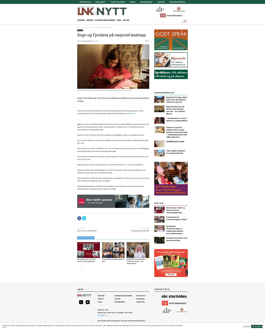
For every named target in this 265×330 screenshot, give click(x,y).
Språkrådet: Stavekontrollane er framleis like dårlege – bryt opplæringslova (136, 261)
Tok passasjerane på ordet (140, 231)
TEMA (100, 302)
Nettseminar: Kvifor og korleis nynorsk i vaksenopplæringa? (175, 210)
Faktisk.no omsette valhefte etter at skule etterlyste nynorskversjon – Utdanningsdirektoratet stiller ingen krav (177, 132)
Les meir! (246, 326)
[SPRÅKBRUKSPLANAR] (159, 143)
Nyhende (85, 27)
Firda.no (133, 113)
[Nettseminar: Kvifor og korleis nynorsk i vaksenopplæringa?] (88, 250)
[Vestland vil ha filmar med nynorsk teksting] (159, 240)
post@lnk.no (102, 315)
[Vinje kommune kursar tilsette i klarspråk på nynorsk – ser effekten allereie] (159, 108)
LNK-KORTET (141, 296)
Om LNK (117, 299)
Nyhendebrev (119, 302)
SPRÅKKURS (140, 299)
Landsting (140, 302)
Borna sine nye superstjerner (87, 231)
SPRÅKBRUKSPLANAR (175, 142)
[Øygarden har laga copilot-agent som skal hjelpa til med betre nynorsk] (159, 99)
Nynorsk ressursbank (123, 296)
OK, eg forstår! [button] (256, 326)
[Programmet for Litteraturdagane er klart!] (113, 250)
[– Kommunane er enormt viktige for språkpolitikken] (159, 120)
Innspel (101, 299)
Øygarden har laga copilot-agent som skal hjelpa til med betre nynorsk (177, 99)
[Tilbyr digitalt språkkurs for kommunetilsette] (159, 153)
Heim (78, 27)
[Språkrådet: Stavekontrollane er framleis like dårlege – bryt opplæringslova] (138, 250)
